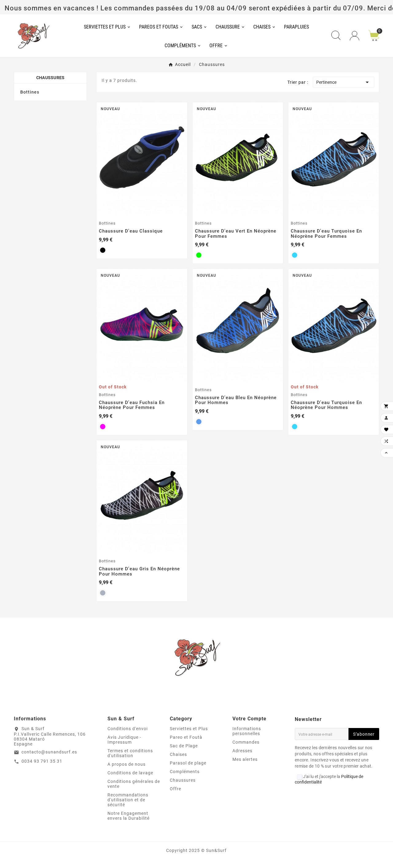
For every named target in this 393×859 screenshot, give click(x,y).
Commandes (245, 742)
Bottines (29, 92)
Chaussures (50, 77)
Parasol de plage (188, 763)
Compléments (185, 771)
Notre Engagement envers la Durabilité (128, 816)
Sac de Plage (184, 745)
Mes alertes (245, 759)
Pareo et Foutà (186, 737)
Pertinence (343, 82)
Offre (175, 788)
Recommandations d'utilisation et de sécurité (127, 799)
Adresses (242, 750)
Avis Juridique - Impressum (124, 740)
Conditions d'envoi (127, 728)
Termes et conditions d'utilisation (130, 753)
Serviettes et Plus (189, 728)
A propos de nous (126, 764)
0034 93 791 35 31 (41, 761)
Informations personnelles (246, 731)
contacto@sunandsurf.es (49, 751)
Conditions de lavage (130, 772)
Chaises (178, 754)
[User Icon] (354, 35)
